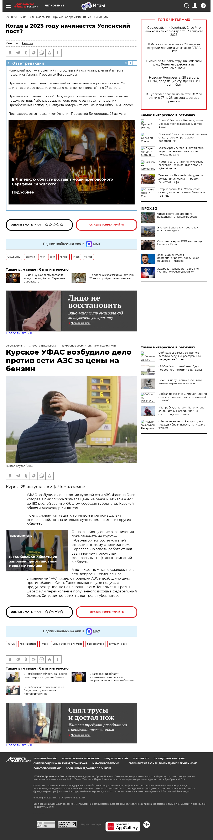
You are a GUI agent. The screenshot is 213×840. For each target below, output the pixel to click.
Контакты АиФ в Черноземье (81, 758)
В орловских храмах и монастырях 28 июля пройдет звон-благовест (111, 276)
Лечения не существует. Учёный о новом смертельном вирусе (180, 382)
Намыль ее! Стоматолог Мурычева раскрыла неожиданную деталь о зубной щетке (181, 165)
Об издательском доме (169, 758)
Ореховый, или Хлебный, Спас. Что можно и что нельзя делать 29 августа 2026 (174, 31)
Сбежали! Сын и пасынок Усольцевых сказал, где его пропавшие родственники (183, 137)
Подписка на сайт (116, 758)
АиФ (30, 465)
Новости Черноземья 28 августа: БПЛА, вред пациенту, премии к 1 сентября (174, 81)
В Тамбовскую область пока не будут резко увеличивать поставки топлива (44, 690)
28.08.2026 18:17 (16, 345)
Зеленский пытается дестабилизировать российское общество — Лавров (178, 258)
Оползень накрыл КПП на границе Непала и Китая (179, 243)
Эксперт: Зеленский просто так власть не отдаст (177, 229)
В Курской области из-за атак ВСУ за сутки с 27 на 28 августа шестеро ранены (174, 98)
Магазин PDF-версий (105, 763)
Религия (27, 43)
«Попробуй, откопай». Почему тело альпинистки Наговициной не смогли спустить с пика (181, 411)
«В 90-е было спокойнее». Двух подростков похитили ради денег (180, 368)
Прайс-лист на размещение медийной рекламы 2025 (163, 763)
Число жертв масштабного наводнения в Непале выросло (177, 215)
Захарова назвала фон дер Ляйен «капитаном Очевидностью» (178, 270)
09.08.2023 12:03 (16, 17)
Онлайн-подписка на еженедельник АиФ (60, 763)
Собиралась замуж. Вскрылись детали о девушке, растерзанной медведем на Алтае (180, 356)
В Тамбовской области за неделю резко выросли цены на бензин (45, 675)
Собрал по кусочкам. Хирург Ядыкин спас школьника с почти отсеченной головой (183, 397)
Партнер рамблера (91, 824)
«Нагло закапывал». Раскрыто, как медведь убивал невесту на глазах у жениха (182, 424)
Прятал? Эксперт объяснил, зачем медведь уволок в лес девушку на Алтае (181, 124)
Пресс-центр (141, 758)
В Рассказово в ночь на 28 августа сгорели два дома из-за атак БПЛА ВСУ (174, 48)
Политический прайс (47, 768)
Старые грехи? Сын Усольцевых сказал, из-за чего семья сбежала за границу (182, 192)
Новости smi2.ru (19, 333)
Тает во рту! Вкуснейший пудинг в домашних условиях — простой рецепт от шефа (181, 179)
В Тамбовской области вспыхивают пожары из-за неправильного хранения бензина (111, 677)
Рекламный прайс (45, 758)
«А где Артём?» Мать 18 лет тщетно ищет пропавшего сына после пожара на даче (181, 151)
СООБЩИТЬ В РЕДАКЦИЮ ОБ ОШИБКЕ (88, 768)
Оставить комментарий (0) (106, 224)
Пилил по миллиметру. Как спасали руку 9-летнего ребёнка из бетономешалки (174, 64)
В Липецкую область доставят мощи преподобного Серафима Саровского (62, 181)
